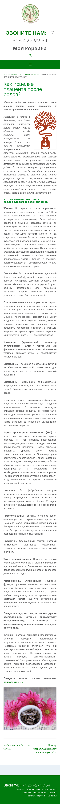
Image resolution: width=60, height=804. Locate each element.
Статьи (52, 793)
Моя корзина (30, 48)
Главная (20, 789)
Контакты (52, 796)
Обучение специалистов (34, 793)
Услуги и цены (33, 789)
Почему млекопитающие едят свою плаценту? (44, 749)
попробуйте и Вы (14, 681)
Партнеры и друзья (36, 796)
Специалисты (48, 789)
